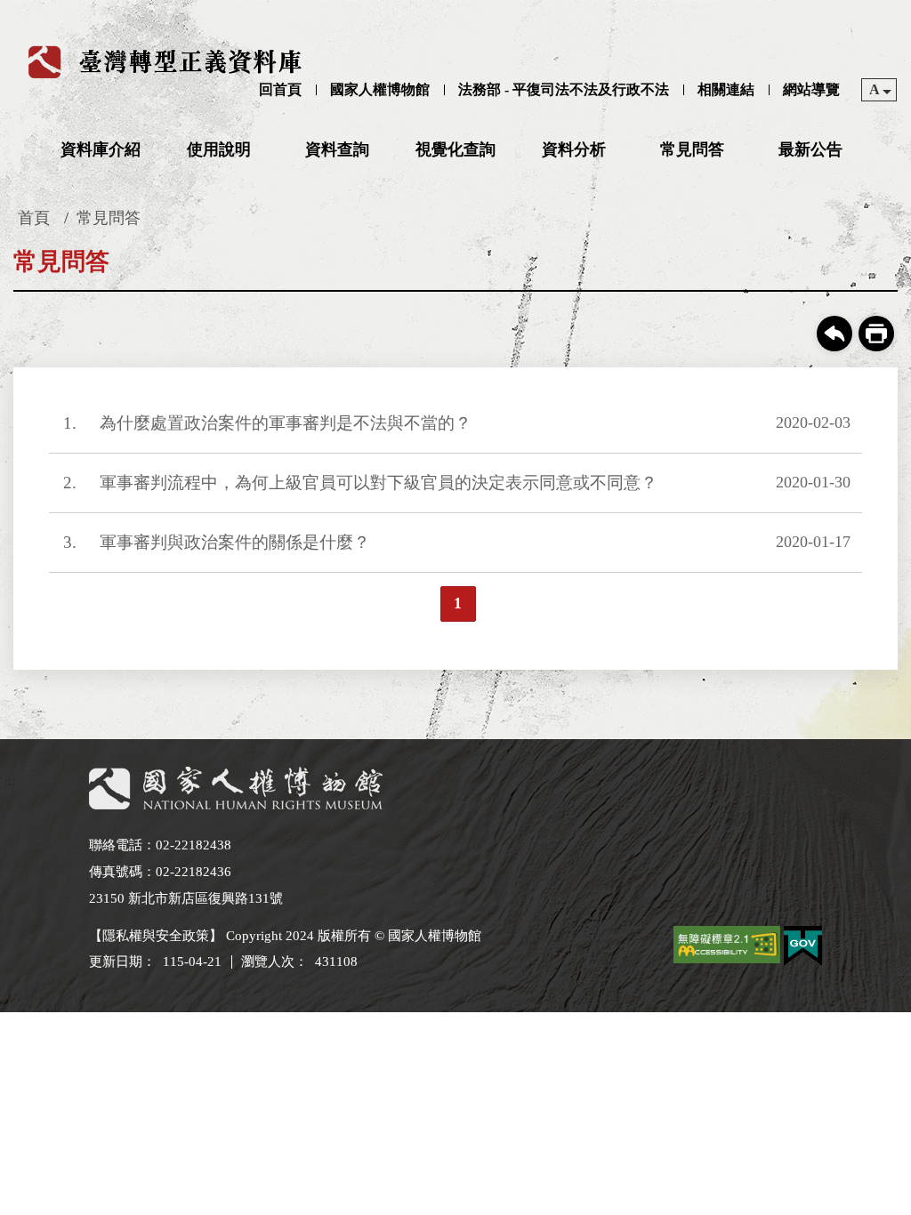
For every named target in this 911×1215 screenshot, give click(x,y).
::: (9, 14)
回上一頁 (834, 333)
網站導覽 (811, 89)
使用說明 (219, 149)
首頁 (34, 218)
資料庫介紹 (100, 149)
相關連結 (725, 89)
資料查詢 (337, 149)
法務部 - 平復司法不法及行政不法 (563, 89)
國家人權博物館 (380, 89)
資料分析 (574, 149)
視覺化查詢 (455, 149)
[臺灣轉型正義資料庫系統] (167, 61)
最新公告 (810, 149)
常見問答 (692, 149)
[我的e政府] (803, 949)
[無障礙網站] (726, 948)
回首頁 (280, 89)
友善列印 (876, 333)
